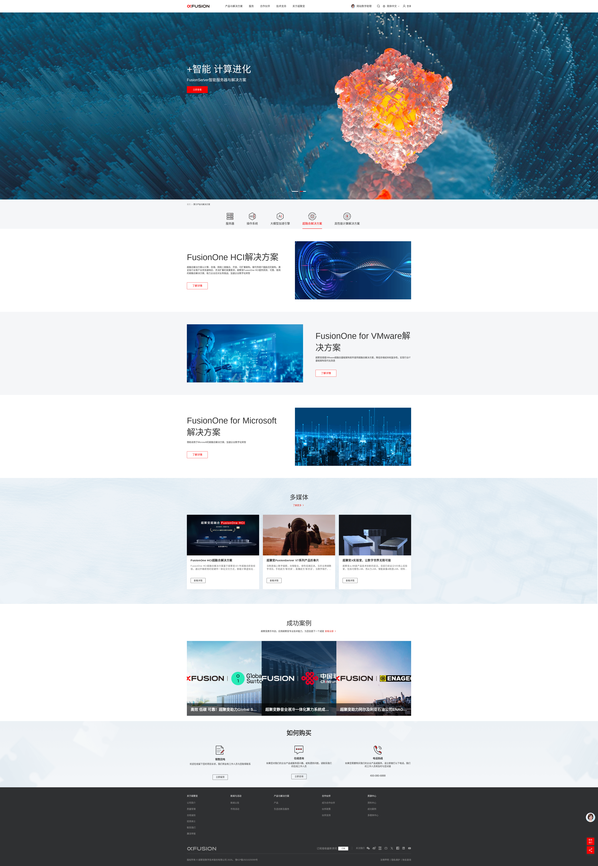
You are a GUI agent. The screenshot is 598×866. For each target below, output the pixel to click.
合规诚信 (191, 815)
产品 (276, 802)
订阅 (343, 848)
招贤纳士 (191, 821)
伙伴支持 (326, 815)
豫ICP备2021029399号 (246, 860)
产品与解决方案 (234, 6)
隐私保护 (395, 860)
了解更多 (297, 505)
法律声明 (384, 860)
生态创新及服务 (281, 809)
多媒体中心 (373, 815)
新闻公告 (234, 802)
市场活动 (234, 809)
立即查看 (197, 89)
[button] (295, 191)
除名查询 (406, 860)
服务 (251, 6)
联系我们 (191, 827)
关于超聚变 (298, 6)
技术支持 (281, 6)
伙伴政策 (326, 809)
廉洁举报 (191, 833)
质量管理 (191, 809)
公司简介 (191, 802)
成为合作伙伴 (328, 802)
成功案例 (372, 809)
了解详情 (197, 285)
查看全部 (329, 631)
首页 (189, 204)
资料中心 (372, 802)
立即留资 (220, 777)
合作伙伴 (265, 6)
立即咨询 (299, 776)
